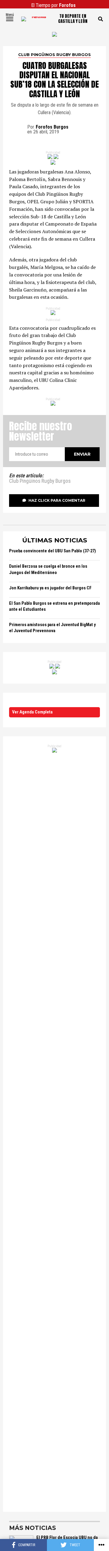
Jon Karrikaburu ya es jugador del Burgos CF (50, 588)
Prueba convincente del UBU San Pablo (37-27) (52, 551)
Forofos (67, 5)
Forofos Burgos (52, 127)
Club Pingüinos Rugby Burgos (40, 481)
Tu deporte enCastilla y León (73, 19)
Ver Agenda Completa (32, 712)
